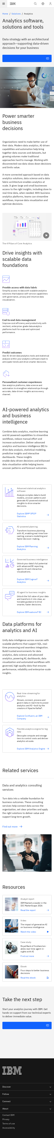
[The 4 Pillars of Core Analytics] (27, 229)
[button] (43, 3)
